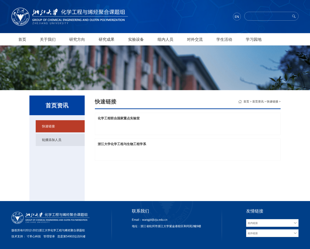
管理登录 (49, 236)
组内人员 (165, 39)
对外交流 (195, 39)
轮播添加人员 (51, 140)
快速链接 (48, 126)
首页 (22, 39)
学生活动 (224, 39)
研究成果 (106, 39)
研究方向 (77, 39)
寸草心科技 (34, 236)
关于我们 (48, 39)
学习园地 (254, 39)
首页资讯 (258, 101)
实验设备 (136, 39)
